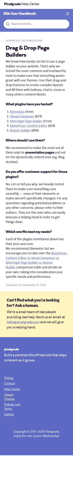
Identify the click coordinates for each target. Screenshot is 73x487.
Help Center (22, 4)
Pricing (8, 378)
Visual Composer (22, 116)
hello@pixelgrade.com (23, 322)
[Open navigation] (67, 14)
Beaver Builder (20, 130)
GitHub (9, 414)
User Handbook (20, 14)
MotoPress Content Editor (28, 126)
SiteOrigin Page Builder (26, 121)
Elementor (17, 112)
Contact (9, 383)
